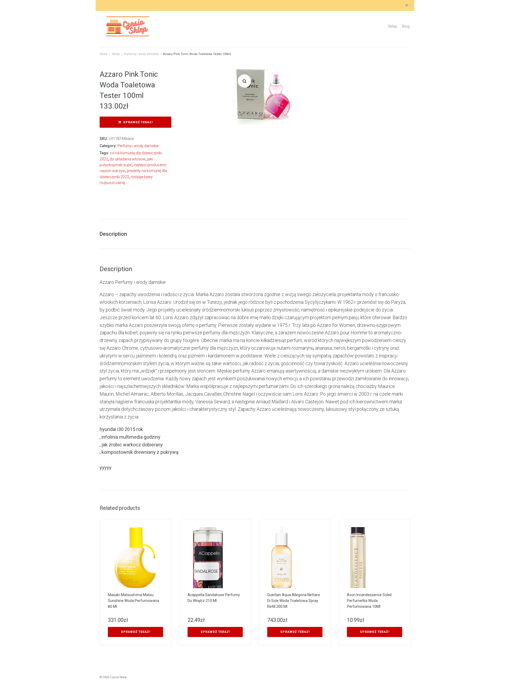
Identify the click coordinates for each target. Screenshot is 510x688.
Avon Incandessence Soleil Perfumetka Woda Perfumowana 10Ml (369, 601)
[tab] (116, 234)
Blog (406, 26)
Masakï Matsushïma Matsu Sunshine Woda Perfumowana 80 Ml (133, 601)
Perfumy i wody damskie (141, 54)
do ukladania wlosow (128, 159)
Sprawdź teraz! (138, 122)
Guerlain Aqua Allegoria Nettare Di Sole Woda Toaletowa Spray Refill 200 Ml (293, 601)
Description (113, 234)
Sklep (392, 26)
